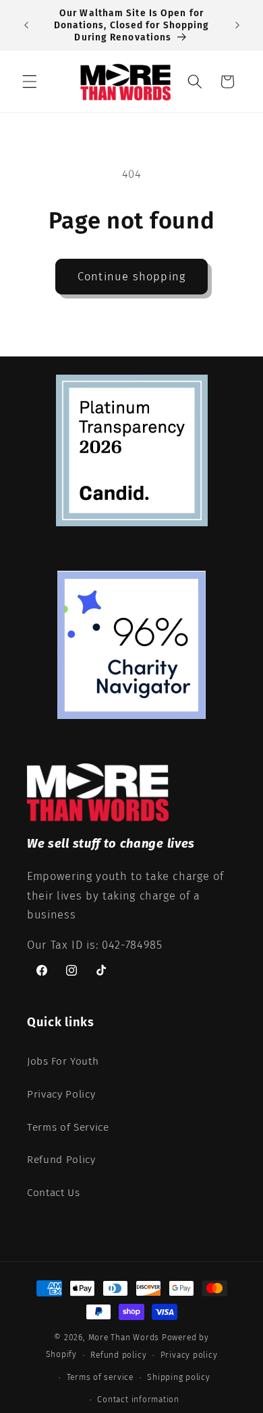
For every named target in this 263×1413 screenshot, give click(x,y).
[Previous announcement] (26, 25)
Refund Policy (61, 1160)
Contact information (138, 1399)
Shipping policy (178, 1377)
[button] (29, 81)
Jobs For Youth (62, 1061)
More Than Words (125, 1337)
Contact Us (53, 1193)
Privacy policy (189, 1355)
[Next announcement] (237, 25)
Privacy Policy (61, 1094)
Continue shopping (131, 276)
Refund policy (118, 1355)
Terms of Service (68, 1127)
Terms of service (100, 1377)
